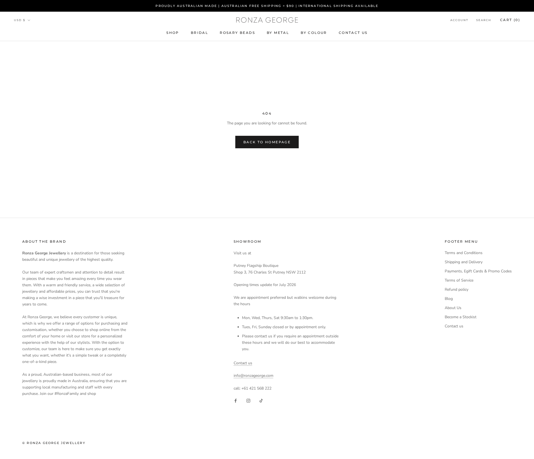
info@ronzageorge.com (253, 375)
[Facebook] (236, 400)
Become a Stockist (460, 317)
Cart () (510, 20)
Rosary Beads (237, 33)
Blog (449, 298)
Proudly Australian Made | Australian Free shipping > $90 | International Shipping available (266, 6)
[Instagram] (248, 400)
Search (483, 20)
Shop (172, 33)
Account (459, 20)
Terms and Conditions (464, 252)
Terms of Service (459, 280)
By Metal (278, 33)
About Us (453, 307)
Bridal (199, 33)
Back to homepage (267, 142)
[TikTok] (261, 400)
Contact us (243, 363)
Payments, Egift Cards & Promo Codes (478, 271)
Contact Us (353, 33)
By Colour (314, 33)
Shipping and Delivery (464, 262)
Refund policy (456, 289)
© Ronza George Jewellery (53, 443)
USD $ (19, 20)
